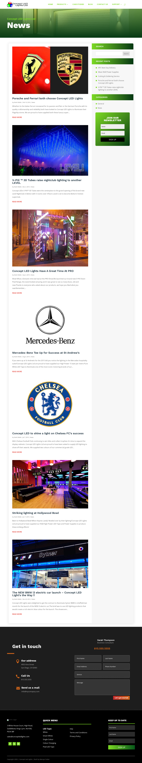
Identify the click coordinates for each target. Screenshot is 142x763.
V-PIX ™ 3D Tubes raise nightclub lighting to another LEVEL (46, 181)
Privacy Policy (75, 736)
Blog (90, 5)
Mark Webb (17, 102)
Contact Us (102, 5)
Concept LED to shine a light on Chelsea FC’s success (48, 433)
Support (116, 5)
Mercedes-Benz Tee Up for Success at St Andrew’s (46, 352)
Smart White (48, 736)
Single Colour (48, 739)
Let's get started (121, 698)
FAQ (71, 729)
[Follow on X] (14, 743)
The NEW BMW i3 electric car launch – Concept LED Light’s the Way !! (47, 594)
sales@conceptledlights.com (18, 736)
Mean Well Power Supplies (108, 72)
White (45, 732)
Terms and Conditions (78, 732)
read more (17, 117)
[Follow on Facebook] (10, 743)
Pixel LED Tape (48, 747)
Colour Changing (49, 743)
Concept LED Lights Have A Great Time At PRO (43, 271)
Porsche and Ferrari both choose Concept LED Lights (47, 98)
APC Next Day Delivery (106, 68)
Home (50, 5)
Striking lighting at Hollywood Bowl (35, 512)
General (101, 104)
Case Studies (78, 5)
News (33, 102)
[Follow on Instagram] (18, 743)
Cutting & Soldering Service (108, 76)
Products (61, 5)
